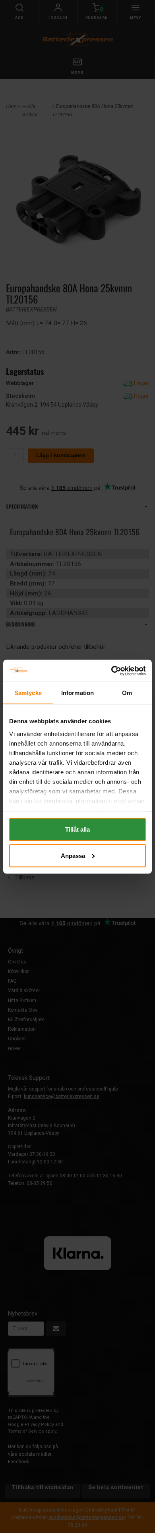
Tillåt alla (77, 829)
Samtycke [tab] (28, 692)
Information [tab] (77, 692)
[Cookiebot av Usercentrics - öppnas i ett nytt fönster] (111, 671)
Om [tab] (127, 692)
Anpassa (73, 855)
